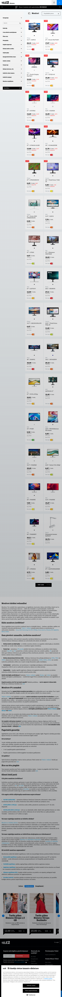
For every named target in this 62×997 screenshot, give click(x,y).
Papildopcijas (31, 995)
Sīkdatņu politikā (48, 978)
